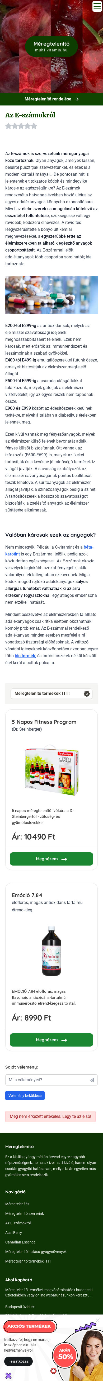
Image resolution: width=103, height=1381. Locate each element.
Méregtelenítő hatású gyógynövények (36, 1252)
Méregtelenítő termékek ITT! (42, 693)
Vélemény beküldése (24, 1095)
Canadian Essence (20, 1242)
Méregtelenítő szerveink (24, 1213)
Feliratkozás (18, 1361)
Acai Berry (13, 1232)
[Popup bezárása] (98, 1320)
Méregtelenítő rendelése (48, 99)
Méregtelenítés (17, 1204)
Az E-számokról (18, 1223)
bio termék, (25, 655)
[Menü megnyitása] (97, 6)
